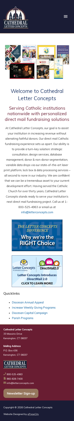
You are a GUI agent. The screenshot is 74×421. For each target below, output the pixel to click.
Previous (8, 62)
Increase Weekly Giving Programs (34, 307)
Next (65, 62)
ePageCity (33, 414)
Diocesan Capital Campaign (29, 313)
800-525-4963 (15, 374)
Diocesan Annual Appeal (28, 302)
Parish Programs (22, 318)
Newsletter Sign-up (21, 393)
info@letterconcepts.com (37, 212)
